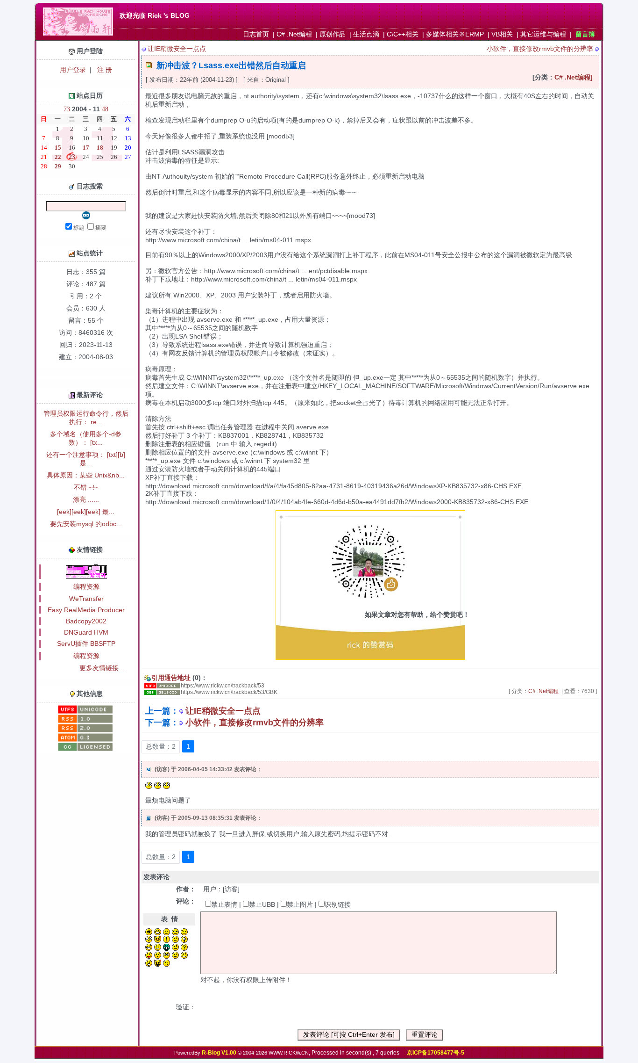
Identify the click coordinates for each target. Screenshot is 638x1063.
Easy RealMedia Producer (86, 610)
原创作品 (332, 34)
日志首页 (256, 34)
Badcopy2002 (86, 621)
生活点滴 (366, 34)
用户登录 (73, 69)
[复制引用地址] (162, 686)
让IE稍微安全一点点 (177, 48)
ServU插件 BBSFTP (86, 643)
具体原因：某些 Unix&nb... (86, 475)
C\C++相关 (402, 34)
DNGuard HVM (86, 632)
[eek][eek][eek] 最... (85, 511)
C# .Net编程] (573, 77)
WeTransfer (86, 598)
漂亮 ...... (86, 499)
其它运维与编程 (543, 34)
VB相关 (502, 34)
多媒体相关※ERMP (455, 34)
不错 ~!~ (86, 487)
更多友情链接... (101, 668)
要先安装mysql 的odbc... (86, 524)
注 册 (103, 69)
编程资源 (86, 586)
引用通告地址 (171, 677)
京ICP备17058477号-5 (435, 1052)
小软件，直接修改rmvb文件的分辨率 (540, 48)
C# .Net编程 (294, 34)
